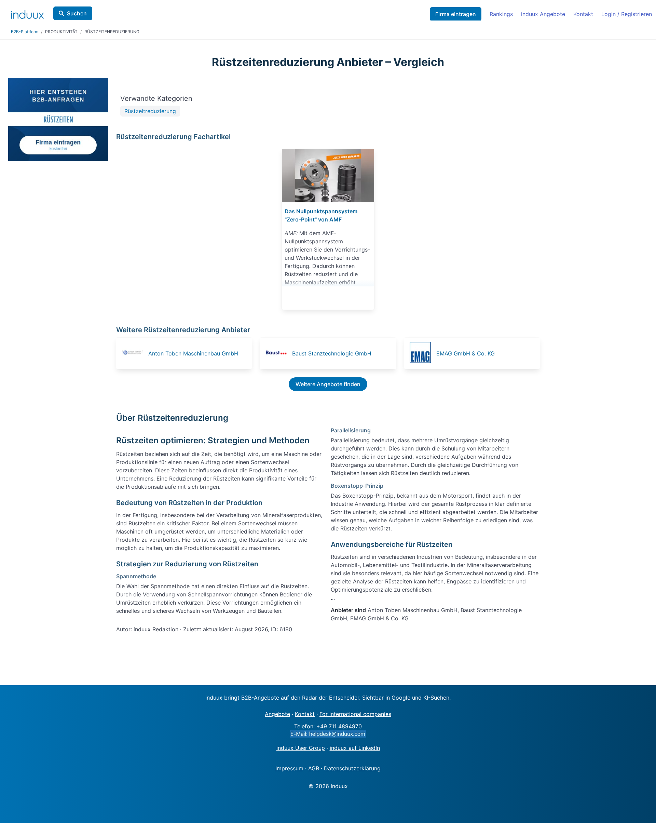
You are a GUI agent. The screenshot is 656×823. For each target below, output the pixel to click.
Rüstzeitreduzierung (150, 111)
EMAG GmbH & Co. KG (465, 353)
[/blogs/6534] (328, 175)
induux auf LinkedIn (355, 747)
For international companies (355, 714)
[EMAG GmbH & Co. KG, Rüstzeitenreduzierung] (422, 353)
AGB (313, 768)
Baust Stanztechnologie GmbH (331, 353)
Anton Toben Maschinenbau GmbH (193, 353)
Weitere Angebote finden (328, 384)
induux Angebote (543, 14)
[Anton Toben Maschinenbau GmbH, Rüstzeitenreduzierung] (134, 353)
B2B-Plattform (24, 31)
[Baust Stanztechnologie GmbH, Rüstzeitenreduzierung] (278, 353)
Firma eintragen (455, 14)
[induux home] (27, 13)
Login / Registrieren (626, 14)
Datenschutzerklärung (352, 768)
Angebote (277, 714)
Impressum (289, 768)
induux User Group (300, 747)
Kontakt (583, 14)
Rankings (501, 14)
